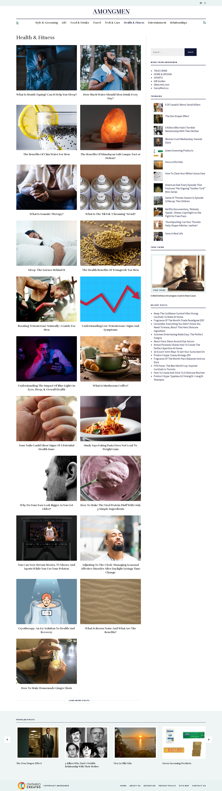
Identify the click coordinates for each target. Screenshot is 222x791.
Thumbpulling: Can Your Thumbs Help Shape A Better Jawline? (183, 223)
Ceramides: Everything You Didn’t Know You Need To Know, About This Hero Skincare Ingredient (177, 327)
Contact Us (199, 786)
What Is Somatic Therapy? (47, 214)
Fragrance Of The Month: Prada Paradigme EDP (179, 320)
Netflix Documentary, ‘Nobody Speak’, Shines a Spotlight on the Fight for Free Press (183, 213)
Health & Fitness (134, 22)
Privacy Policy (167, 786)
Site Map (184, 786)
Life (64, 22)
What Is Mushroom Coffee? (110, 385)
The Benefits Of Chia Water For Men (46, 154)
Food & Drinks (80, 22)
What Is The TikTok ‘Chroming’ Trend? (110, 214)
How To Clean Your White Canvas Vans (185, 173)
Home (123, 786)
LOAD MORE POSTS (79, 700)
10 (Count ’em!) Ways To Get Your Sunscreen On (179, 351)
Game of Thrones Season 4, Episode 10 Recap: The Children (184, 199)
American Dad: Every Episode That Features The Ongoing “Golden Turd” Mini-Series (185, 188)
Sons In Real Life (174, 233)
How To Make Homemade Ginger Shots (46, 688)
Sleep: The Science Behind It (46, 270)
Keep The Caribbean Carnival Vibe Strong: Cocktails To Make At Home (176, 315)
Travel (97, 22)
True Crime (159, 290)
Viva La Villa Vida (174, 162)
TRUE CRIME (160, 70)
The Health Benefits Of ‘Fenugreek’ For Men (110, 270)
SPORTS (158, 77)
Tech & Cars (112, 22)
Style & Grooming (46, 22)
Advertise (150, 786)
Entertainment (157, 22)
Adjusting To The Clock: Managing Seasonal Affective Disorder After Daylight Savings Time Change (110, 568)
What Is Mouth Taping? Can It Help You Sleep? (46, 94)
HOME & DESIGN (163, 74)
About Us (135, 786)
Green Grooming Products (179, 150)
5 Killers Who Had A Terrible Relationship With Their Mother (182, 129)
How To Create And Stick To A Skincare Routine (179, 372)
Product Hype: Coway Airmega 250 (172, 355)
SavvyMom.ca (161, 88)
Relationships (178, 22)
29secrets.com (161, 84)
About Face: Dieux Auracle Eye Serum (174, 341)
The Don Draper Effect (177, 116)
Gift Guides (159, 81)
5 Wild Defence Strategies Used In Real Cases (173, 295)
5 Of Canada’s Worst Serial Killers (182, 104)
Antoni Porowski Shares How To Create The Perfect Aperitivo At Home (177, 346)
